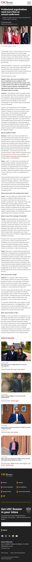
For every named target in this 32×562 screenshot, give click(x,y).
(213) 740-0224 (5, 548)
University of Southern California (28, 510)
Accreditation (22, 487)
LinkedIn (13, 536)
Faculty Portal (6, 491)
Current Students (7, 487)
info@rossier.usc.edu (7, 546)
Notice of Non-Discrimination (17, 553)
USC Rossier (7, 3)
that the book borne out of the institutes (17, 156)
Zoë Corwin (14, 369)
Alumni (4, 483)
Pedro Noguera (23, 463)
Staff (3, 496)
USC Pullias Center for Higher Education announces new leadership (13, 365)
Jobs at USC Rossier (24, 491)
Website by (6, 558)
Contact (20, 483)
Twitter (9, 536)
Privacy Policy (4, 553)
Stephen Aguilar (15, 401)
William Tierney (15, 463)
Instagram (6, 536)
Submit (4, 530)
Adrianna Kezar (10, 465)
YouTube (16, 536)
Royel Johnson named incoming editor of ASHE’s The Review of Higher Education (16, 428)
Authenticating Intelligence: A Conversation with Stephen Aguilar (13, 396)
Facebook (2, 536)
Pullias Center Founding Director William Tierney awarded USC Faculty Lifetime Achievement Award (15, 459)
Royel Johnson (21, 369)
